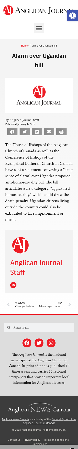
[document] (39, 224)
